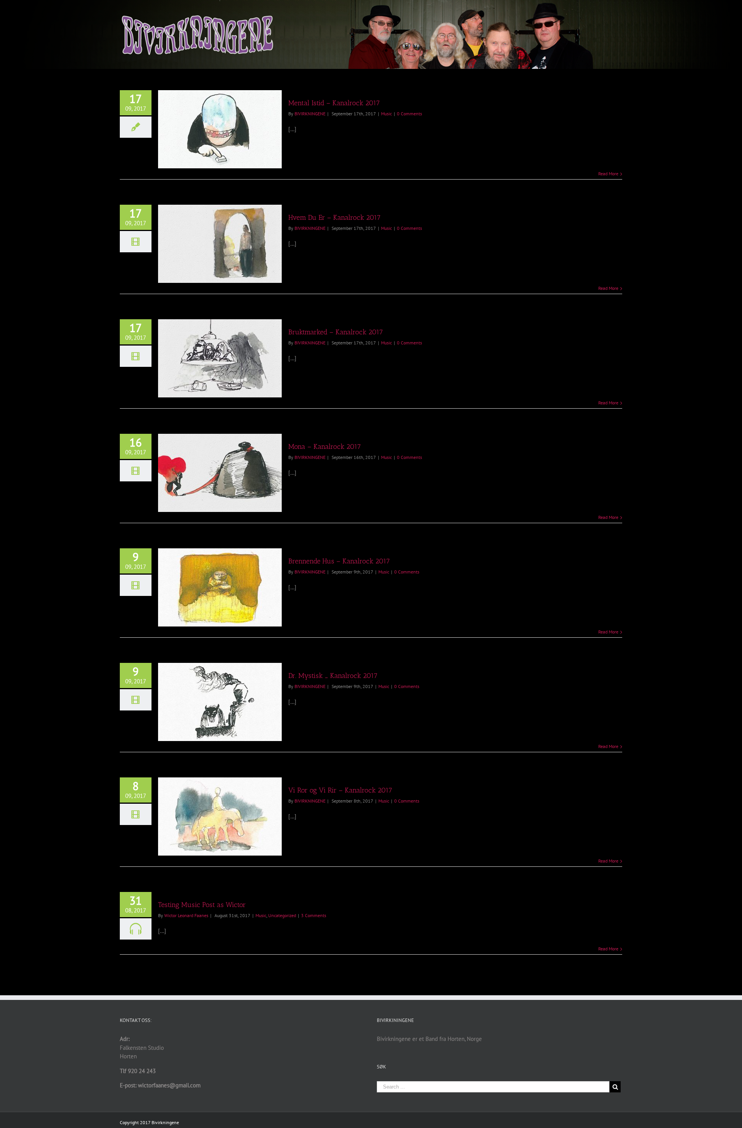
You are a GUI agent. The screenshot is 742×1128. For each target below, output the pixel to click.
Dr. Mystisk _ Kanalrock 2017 (333, 675)
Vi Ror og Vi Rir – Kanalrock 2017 (340, 790)
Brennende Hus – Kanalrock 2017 (339, 561)
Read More (608, 173)
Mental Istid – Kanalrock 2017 (334, 103)
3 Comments (313, 915)
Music (386, 113)
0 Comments (409, 113)
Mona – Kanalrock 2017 (324, 446)
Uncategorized (282, 915)
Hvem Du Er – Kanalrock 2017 (334, 217)
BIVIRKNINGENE (309, 113)
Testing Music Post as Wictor (202, 904)
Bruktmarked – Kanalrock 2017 (335, 332)
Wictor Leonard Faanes (186, 915)
